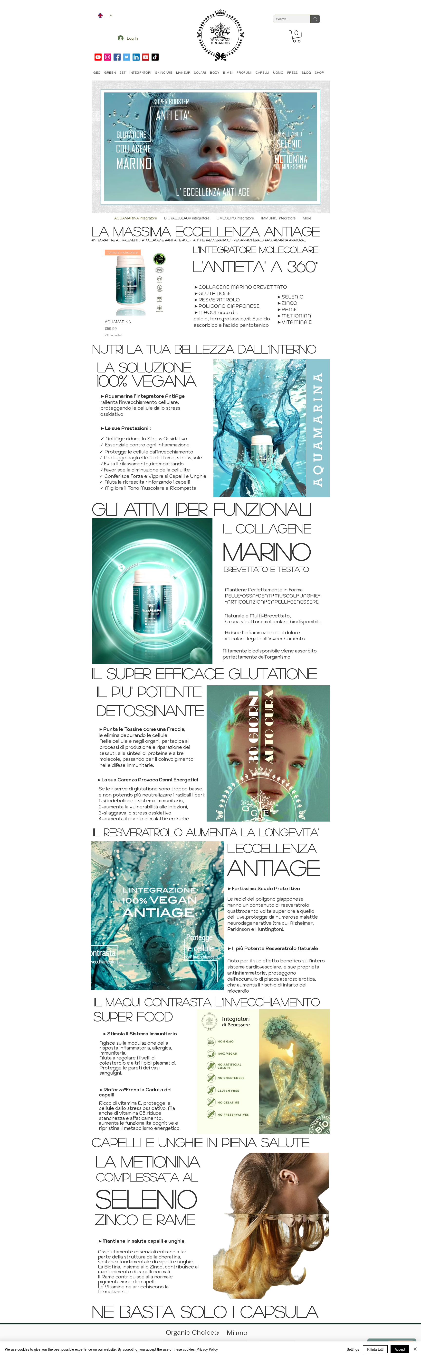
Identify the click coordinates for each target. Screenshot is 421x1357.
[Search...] (315, 19)
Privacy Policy (207, 1349)
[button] (296, 36)
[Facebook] (117, 57)
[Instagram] (107, 57)
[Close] (415, 1349)
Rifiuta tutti (375, 1349)
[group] (138, 293)
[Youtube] (98, 57)
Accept (400, 1349)
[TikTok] (155, 57)
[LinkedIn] (136, 57)
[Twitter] (126, 57)
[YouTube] (145, 57)
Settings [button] (353, 1349)
